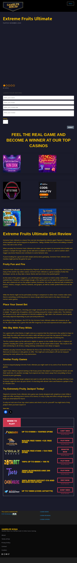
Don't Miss (65, 490)
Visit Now (65, 480)
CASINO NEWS (44, 512)
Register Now (65, 450)
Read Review (65, 434)
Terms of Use (6, 539)
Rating (5, 118)
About (4, 535)
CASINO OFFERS (45, 519)
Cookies (4, 550)
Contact (4, 546)
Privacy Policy (6, 542)
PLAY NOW (65, 440)
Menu (70, 3)
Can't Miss (65, 431)
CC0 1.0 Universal (7, 514)
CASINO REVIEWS (45, 515)
